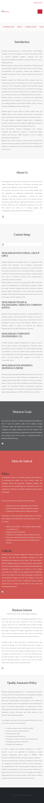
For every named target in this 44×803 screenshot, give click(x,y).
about (19, 27)
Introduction (8, 27)
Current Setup (31, 27)
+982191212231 (37, 3)
